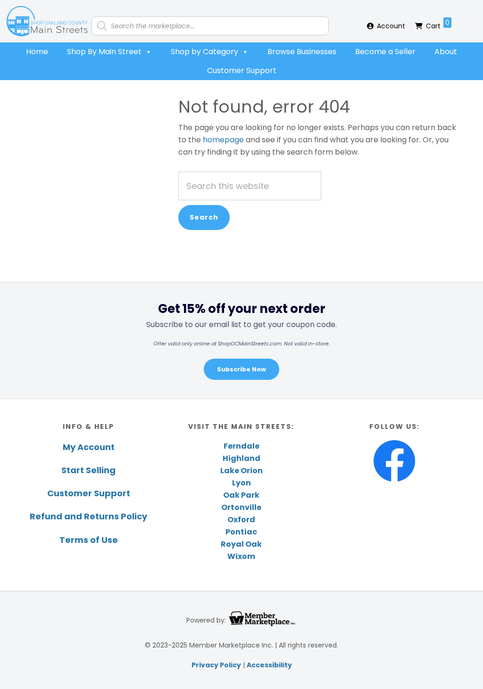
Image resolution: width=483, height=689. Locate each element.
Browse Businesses (301, 51)
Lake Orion (241, 470)
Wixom (241, 556)
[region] (241, 340)
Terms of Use (88, 540)
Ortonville (241, 507)
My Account (89, 447)
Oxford (241, 519)
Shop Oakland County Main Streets (47, 21)
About (445, 51)
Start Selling (88, 470)
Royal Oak (241, 544)
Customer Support (241, 70)
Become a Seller (385, 51)
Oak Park (241, 495)
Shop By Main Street (104, 51)
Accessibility (269, 665)
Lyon (241, 482)
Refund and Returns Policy (88, 516)
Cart (438, 24)
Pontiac (241, 531)
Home (37, 51)
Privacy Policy (216, 665)
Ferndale (241, 446)
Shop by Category (204, 51)
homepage (223, 139)
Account (391, 26)
